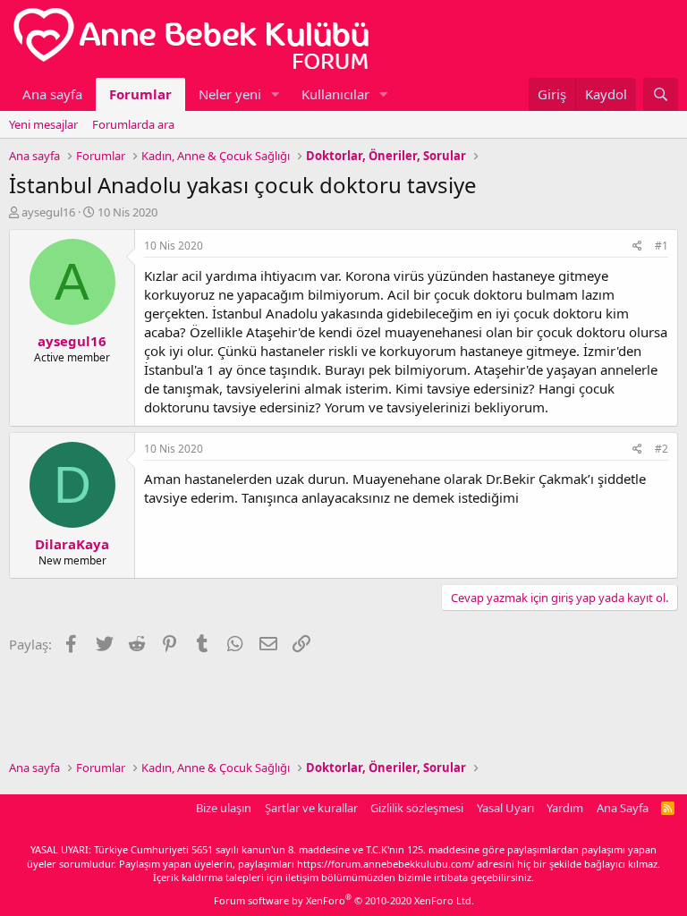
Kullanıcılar (335, 94)
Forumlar (140, 94)
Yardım (565, 808)
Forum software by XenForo (344, 900)
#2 (661, 448)
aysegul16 (48, 212)
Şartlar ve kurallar (311, 808)
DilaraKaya (72, 544)
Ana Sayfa (623, 808)
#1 (661, 245)
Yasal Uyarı (505, 808)
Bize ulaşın (223, 808)
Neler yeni (230, 94)
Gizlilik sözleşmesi (416, 808)
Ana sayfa (52, 94)
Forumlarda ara (133, 124)
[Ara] (660, 94)
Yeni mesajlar (43, 124)
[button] (275, 94)
